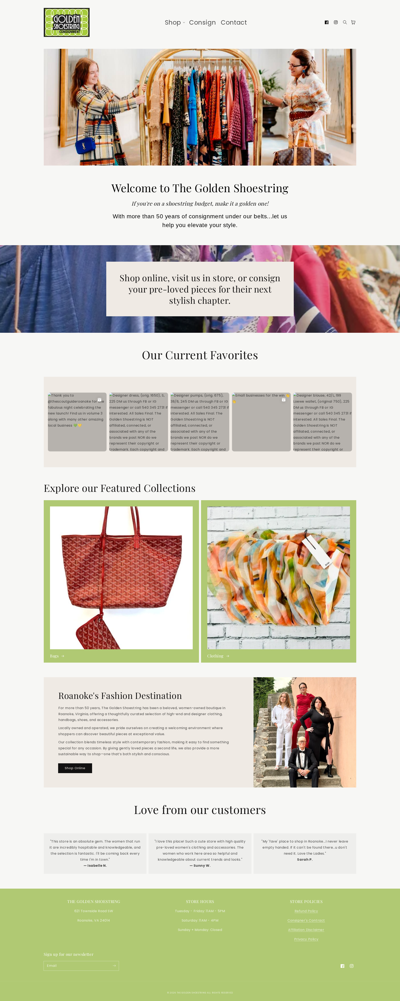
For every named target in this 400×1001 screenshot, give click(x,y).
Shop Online (75, 768)
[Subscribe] (114, 965)
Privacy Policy (306, 939)
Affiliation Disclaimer (306, 929)
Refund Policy (306, 911)
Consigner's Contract (306, 920)
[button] (174, 22)
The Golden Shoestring (191, 992)
